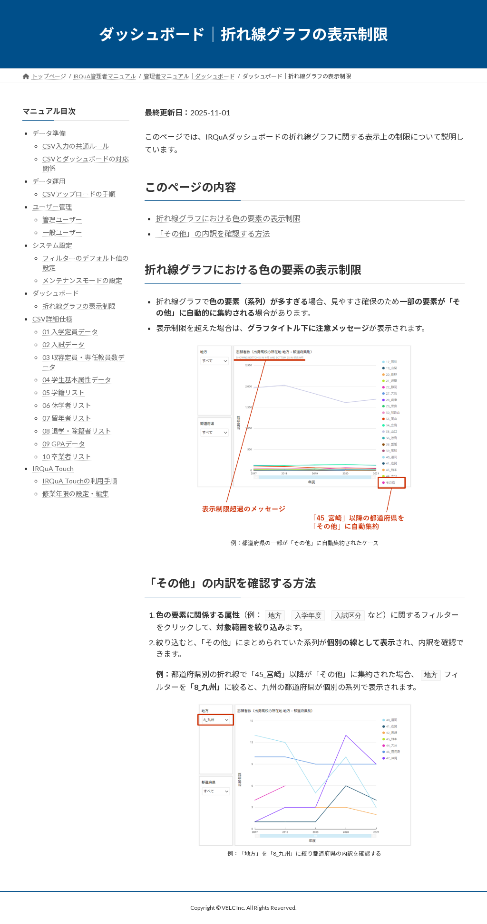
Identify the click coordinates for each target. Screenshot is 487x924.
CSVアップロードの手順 (79, 194)
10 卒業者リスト (66, 457)
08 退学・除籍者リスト (76, 431)
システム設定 (52, 245)
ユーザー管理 (52, 207)
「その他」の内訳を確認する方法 (213, 233)
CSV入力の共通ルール (75, 146)
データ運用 (49, 181)
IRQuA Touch (53, 468)
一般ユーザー (62, 232)
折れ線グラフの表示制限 (79, 306)
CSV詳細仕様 (52, 319)
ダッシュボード (55, 293)
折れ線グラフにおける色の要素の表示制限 (228, 218)
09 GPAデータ (63, 444)
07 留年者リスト (66, 418)
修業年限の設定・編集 (75, 494)
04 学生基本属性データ (76, 380)
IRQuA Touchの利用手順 (79, 481)
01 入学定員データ (70, 332)
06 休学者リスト (66, 405)
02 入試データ (63, 344)
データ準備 (49, 133)
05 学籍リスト (63, 392)
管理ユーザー (62, 220)
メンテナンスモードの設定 (82, 280)
